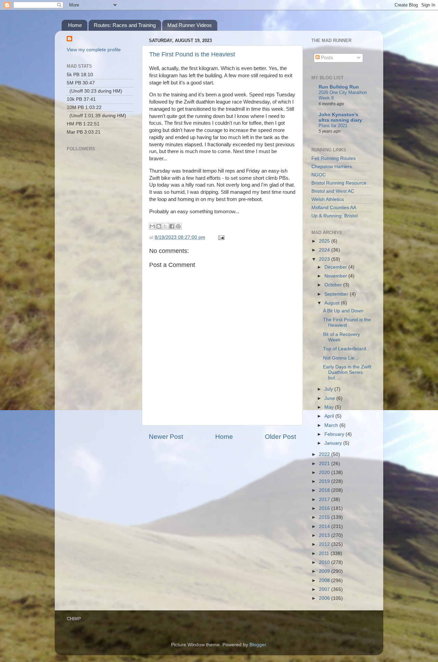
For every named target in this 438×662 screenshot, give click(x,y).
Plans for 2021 (333, 125)
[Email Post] (220, 237)
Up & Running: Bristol (334, 215)
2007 (325, 589)
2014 (325, 526)
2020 (325, 472)
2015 (325, 517)
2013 (325, 535)
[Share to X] (165, 226)
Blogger (257, 644)
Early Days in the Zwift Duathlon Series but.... (347, 372)
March (331, 425)
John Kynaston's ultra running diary (340, 117)
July (329, 389)
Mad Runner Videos (189, 25)
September (337, 294)
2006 (325, 598)
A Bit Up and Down (343, 310)
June (330, 398)
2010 (325, 562)
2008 (325, 580)
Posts (326, 57)
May (329, 407)
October (333, 284)
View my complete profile (94, 49)
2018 (325, 490)
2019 (325, 481)
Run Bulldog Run (339, 87)
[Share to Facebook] (171, 226)
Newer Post (166, 436)
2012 (325, 544)
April (329, 416)
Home (75, 25)
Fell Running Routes (333, 158)
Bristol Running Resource (338, 183)
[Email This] (152, 226)
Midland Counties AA (333, 207)
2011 (325, 553)
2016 (325, 508)
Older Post (280, 436)
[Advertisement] (101, 251)
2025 (325, 241)
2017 (325, 499)
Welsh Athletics (327, 199)
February (335, 434)
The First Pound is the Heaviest (192, 54)
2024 (325, 250)
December (336, 267)
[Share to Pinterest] (178, 226)
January (333, 443)
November (336, 276)
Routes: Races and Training (125, 25)
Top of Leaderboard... (346, 348)
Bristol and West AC (332, 191)
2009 (325, 571)
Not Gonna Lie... (341, 358)
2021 (325, 463)
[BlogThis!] (158, 226)
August (332, 303)
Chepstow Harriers (331, 166)
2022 (325, 454)
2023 (325, 259)
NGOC (318, 174)
